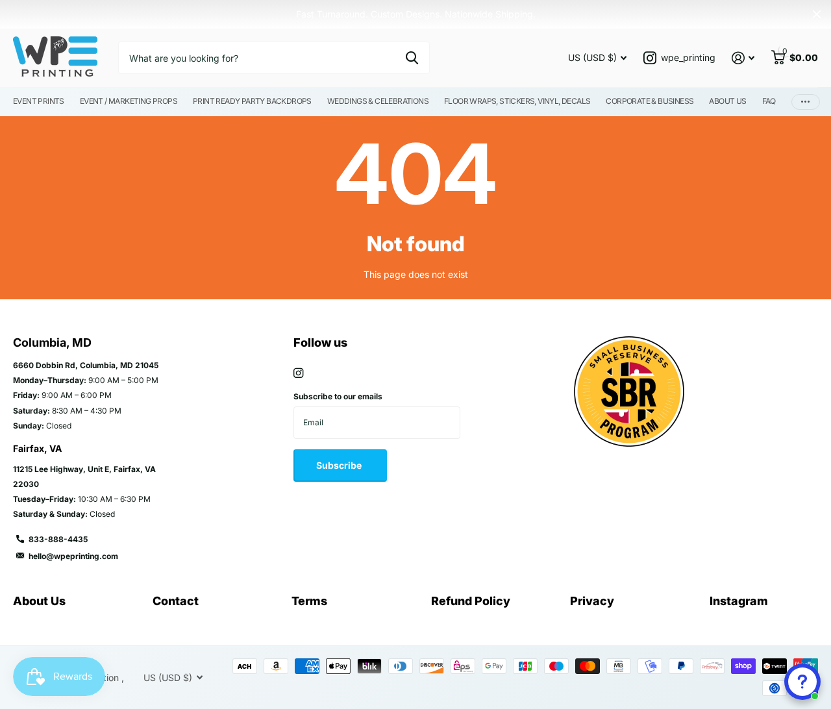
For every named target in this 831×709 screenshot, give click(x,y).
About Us (727, 101)
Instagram (739, 601)
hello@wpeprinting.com (73, 556)
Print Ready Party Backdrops (252, 101)
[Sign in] (743, 58)
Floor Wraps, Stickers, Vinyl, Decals (517, 101)
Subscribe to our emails (337, 396)
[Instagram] (298, 373)
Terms (309, 601)
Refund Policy (470, 601)
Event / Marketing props (128, 101)
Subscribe (340, 465)
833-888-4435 (58, 539)
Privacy (592, 601)
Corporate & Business (649, 101)
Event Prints (38, 101)
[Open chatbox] (802, 682)
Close (816, 14)
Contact (176, 601)
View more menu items (805, 101)
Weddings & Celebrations (377, 101)
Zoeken (412, 58)
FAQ (769, 101)
